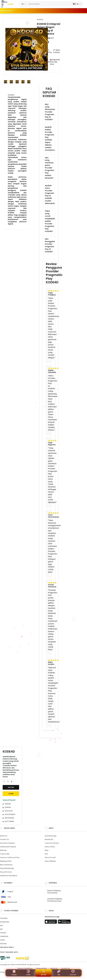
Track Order (4, 854)
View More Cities (6, 947)
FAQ (46, 854)
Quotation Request (7, 843)
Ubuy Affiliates (50, 861)
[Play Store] (64, 922)
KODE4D (40, 19)
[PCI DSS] (5, 958)
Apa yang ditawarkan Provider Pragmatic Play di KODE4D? (50, 112)
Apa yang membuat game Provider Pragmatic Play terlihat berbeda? (49, 167)
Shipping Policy (5, 861)
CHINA (2, 940)
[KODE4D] (10, 4)
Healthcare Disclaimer (8, 876)
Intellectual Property (8, 847)
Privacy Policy (41, 968)
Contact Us (4, 839)
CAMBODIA (4, 936)
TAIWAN (3, 933)
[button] (27, 23)
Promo (14, 975)
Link (58, 975)
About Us (3, 836)
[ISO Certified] (21, 958)
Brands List (49, 839)
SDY (1, 929)
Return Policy (50, 847)
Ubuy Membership (7, 868)
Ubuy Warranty (6, 872)
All (23, 4)
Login (28, 975)
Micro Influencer (6, 865)
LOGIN (10, 794)
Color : (42, 70)
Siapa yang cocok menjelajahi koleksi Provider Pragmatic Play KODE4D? (50, 221)
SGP (1, 925)
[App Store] (51, 922)
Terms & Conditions (25, 968)
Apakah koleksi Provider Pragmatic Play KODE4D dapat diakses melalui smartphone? (50, 138)
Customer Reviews (52, 843)
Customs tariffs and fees (10, 857)
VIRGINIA (3, 944)
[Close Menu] (2, 4)
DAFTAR (11, 787)
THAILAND (3, 918)
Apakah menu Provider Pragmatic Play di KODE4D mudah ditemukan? (50, 194)
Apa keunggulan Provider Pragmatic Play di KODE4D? (50, 245)
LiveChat (73, 975)
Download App (50, 836)
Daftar (43, 975)
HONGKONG (4, 922)
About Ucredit (50, 857)
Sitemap (3, 850)
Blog (46, 850)
